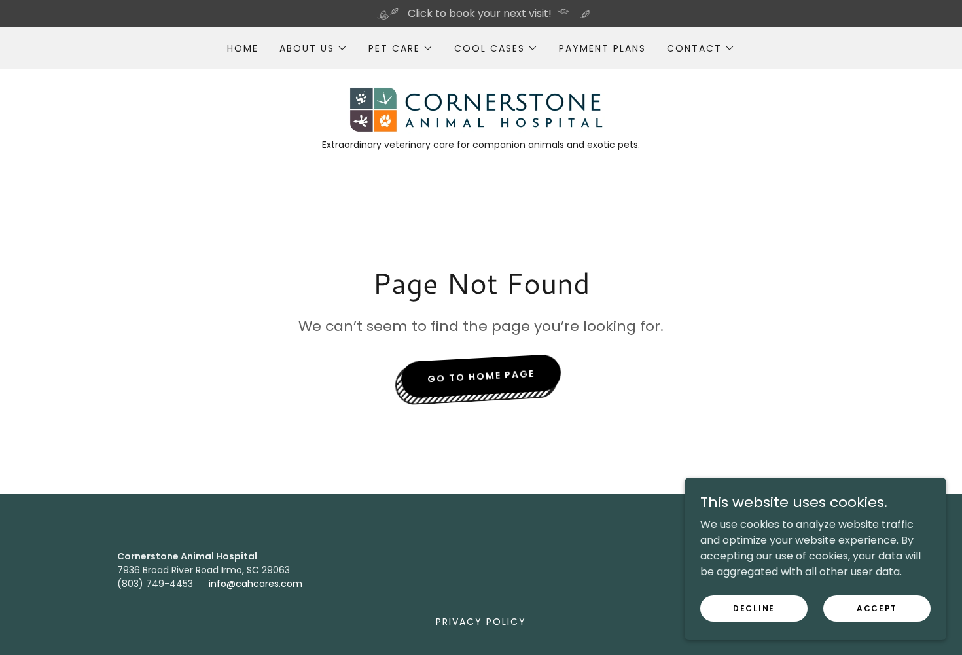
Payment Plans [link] (602, 48)
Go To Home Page (481, 376)
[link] (481, 108)
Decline (754, 607)
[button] (313, 48)
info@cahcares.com (255, 583)
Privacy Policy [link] (481, 621)
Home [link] (242, 48)
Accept (877, 607)
